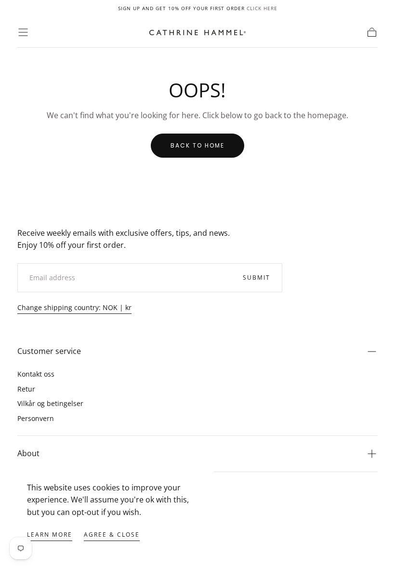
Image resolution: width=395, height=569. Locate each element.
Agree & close (112, 534)
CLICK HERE (262, 8)
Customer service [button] (49, 351)
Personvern (35, 418)
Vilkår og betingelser (50, 403)
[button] (23, 32)
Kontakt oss (35, 374)
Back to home (197, 145)
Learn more (49, 534)
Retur (26, 388)
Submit (256, 277)
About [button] (28, 453)
